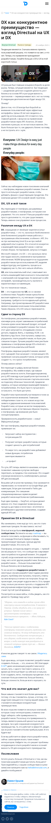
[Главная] (2, 13)
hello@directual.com (8, 814)
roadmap (37, 533)
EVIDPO (17, 647)
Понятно (10, 807)
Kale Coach (8, 619)
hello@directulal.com (37, 767)
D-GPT (4, 666)
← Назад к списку (8, 790)
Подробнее (23, 807)
